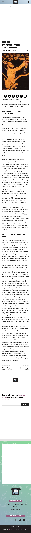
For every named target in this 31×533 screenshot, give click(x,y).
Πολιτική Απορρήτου (15, 526)
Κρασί (8, 41)
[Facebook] (6, 520)
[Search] (28, 2)
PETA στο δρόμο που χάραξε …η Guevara (7, 368)
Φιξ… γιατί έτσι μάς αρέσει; (24, 368)
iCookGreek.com (6, 399)
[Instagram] (11, 520)
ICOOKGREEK (12, 529)
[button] (2, 2)
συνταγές (16, 394)
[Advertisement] (15, 426)
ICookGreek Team (6, 50)
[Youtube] (24, 520)
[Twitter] (20, 520)
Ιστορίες (9, 6)
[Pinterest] (15, 520)
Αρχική (3, 6)
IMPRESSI (24, 531)
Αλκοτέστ (14, 6)
